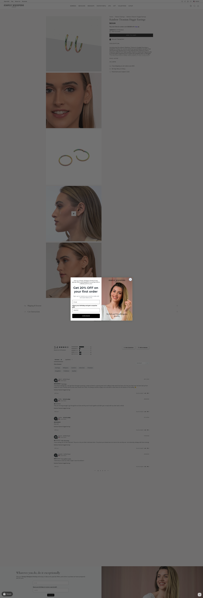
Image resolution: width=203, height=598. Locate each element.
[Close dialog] (130, 279)
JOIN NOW (86, 316)
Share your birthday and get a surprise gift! (84, 306)
